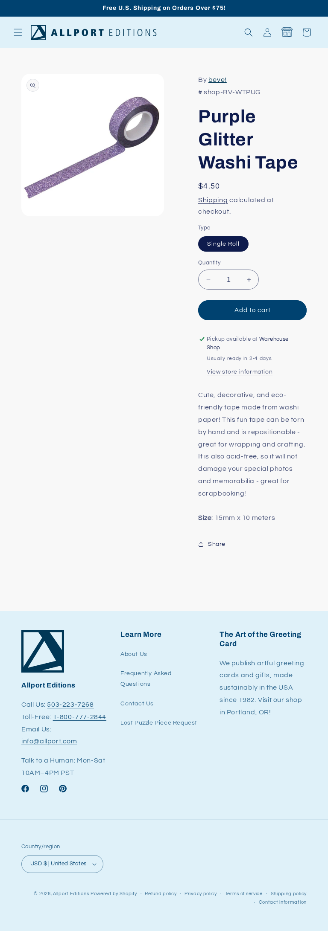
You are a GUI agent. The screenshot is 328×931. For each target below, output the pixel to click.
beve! (217, 79)
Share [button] (217, 544)
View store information (239, 372)
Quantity (209, 263)
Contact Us (137, 704)
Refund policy (160, 893)
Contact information (283, 902)
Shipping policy (289, 893)
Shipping (213, 200)
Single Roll (223, 244)
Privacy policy (200, 893)
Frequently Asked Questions (146, 678)
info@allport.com (49, 741)
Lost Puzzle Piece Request (158, 723)
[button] (18, 32)
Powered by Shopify (114, 893)
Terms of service (244, 893)
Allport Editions (71, 893)
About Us (133, 654)
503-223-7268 (70, 704)
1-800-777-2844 (79, 716)
